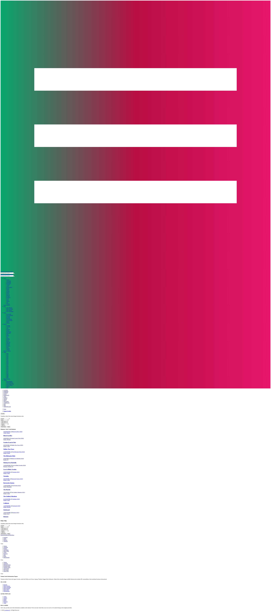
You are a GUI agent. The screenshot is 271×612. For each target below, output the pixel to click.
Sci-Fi (7, 298)
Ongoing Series (6, 567)
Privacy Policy (9, 385)
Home (2, 535)
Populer (5, 548)
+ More (5, 380)
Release (8, 322)
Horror (7, 293)
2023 (7, 357)
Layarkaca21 (7, 610)
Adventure (8, 281)
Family (7, 289)
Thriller (8, 301)
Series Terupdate (7, 587)
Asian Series (6, 568)
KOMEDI (5, 392)
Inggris (7, 335)
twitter (4, 538)
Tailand (8, 349)
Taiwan (8, 348)
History (8, 292)
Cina (7, 328)
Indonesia (8, 333)
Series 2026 (6, 571)
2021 (7, 359)
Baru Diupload (9, 315)
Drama (7, 288)
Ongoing (8, 316)
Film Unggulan (9, 308)
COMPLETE (6, 403)
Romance (8, 297)
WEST (4, 400)
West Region (9, 319)
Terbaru (5, 546)
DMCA (8, 386)
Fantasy (8, 291)
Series (4, 312)
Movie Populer (6, 588)
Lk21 (4, 306)
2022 (7, 358)
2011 (7, 372)
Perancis (8, 329)
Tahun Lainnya (6, 378)
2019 (7, 362)
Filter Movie (3, 426)
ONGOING (6, 401)
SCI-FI (4, 394)
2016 (7, 366)
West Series (6, 570)
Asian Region (9, 320)
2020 (7, 361)
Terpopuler (8, 314)
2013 (7, 370)
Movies (7, 535)
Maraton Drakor (7, 564)
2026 (7, 353)
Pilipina (8, 344)
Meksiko (8, 343)
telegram (5, 540)
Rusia (7, 347)
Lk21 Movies (9, 307)
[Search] (14, 273)
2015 (7, 367)
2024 (7, 356)
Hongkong (8, 331)
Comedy (8, 284)
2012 (7, 371)
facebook (5, 537)
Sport (7, 300)
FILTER (2, 413)
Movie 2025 (6, 589)
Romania (8, 345)
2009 (7, 375)
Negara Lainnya (7, 350)
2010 (7, 373)
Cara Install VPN (10, 384)
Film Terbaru (9, 310)
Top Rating (5, 550)
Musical (8, 295)
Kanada (8, 339)
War (7, 302)
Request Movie (9, 382)
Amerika (8, 325)
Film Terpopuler (9, 311)
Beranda (5, 584)
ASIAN (5, 399)
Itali (7, 336)
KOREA (5, 397)
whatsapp (5, 541)
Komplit (8, 317)
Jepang (7, 338)
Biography (8, 283)
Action (7, 279)
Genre (4, 278)
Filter (10, 535)
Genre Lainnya (6, 305)
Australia (8, 326)
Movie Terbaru (6, 586)
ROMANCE (6, 395)
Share (13, 535)
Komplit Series (6, 566)
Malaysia (8, 342)
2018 (7, 363)
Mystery (8, 296)
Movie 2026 (6, 551)
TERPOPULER (7, 406)
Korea (7, 340)
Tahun (4, 352)
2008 (7, 376)
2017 (7, 364)
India (7, 334)
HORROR (5, 391)
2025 (7, 354)
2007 (7, 377)
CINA (4, 396)
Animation (8, 282)
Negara (5, 324)
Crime (7, 286)
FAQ (7, 387)
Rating (7, 321)
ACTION (5, 390)
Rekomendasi (9, 381)
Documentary (9, 287)
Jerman (7, 330)
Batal (9, 426)
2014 (7, 368)
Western (8, 303)
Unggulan (5, 547)
